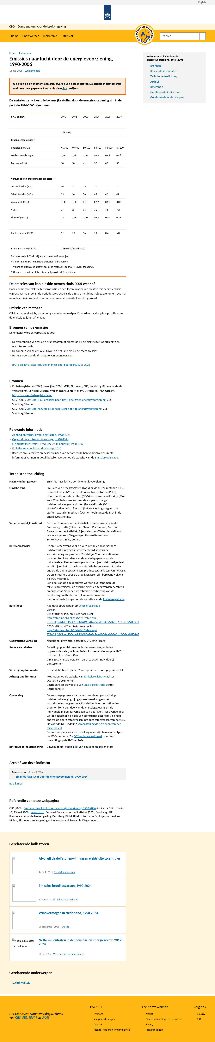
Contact (98, 1024)
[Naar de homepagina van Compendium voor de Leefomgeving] (107, 14)
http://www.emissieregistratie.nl (32, 395)
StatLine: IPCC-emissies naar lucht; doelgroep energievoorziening (66, 400)
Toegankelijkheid (154, 1030)
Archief (154, 81)
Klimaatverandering (67, 899)
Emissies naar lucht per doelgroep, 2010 (36, 448)
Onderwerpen (30, 36)
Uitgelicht (67, 36)
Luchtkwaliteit (32, 71)
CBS (18, 1018)
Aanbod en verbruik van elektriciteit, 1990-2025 (41, 435)
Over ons (98, 1014)
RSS (199, 1019)
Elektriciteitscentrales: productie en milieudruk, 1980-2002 (47, 444)
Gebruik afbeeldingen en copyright (164, 1019)
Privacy (149, 1024)
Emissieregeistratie (106, 457)
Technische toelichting (163, 76)
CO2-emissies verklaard (88, 736)
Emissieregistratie (113, 599)
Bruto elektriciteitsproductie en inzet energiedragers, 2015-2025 (51, 364)
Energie (65, 927)
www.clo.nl (37, 812)
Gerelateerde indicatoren (165, 92)
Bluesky (201, 1014)
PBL (24, 1018)
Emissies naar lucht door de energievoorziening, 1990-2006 (60, 808)
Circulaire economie (64, 872)
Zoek (202, 36)
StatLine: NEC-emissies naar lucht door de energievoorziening (64, 409)
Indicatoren (50, 36)
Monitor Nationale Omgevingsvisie (112, 1030)
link (64, 88)
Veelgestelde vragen (104, 1019)
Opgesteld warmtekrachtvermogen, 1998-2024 (40, 439)
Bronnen (155, 66)
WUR (45, 1018)
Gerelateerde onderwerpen (167, 97)
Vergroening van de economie (69, 954)
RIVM (33, 1018)
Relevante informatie (163, 71)
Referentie (156, 87)
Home (14, 36)
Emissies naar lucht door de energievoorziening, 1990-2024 (51, 776)
